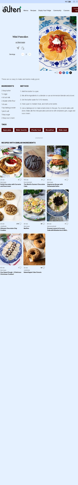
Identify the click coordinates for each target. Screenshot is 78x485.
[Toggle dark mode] (74, 1)
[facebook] (63, 72)
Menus (26, 10)
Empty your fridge (45, 10)
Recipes (33, 10)
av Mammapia (20, 42)
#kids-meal (63, 130)
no (66, 1)
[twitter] (70, 72)
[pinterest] (60, 72)
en (70, 1)
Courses (66, 10)
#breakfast (50, 130)
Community (57, 10)
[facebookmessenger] (67, 72)
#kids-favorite (21, 130)
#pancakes (7, 130)
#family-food (36, 130)
